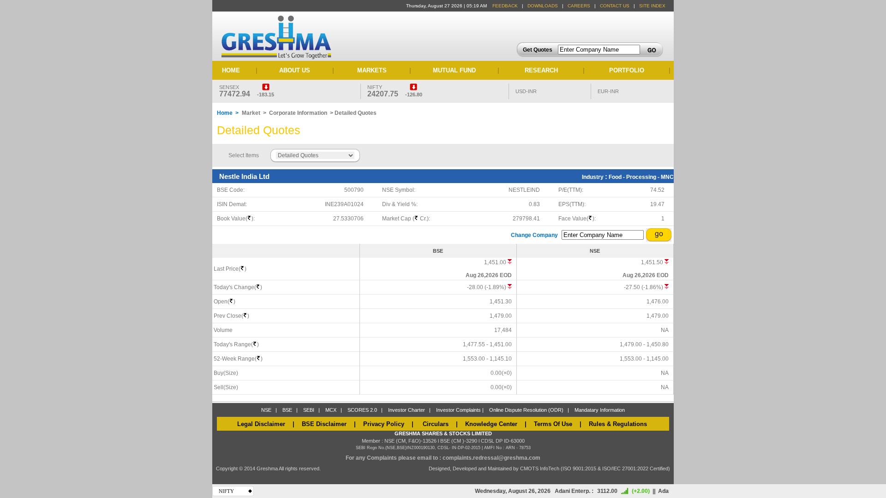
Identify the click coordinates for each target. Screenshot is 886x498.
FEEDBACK (505, 5)
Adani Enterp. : (568, 491)
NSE (266, 410)
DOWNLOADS (542, 5)
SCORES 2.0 (362, 410)
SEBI (308, 410)
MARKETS (372, 70)
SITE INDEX (652, 5)
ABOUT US (294, 70)
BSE (287, 410)
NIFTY (226, 491)
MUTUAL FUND (454, 70)
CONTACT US (614, 5)
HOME (231, 70)
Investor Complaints (458, 410)
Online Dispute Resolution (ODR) (526, 410)
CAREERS (579, 5)
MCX (330, 410)
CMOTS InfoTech (540, 468)
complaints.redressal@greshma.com (491, 458)
